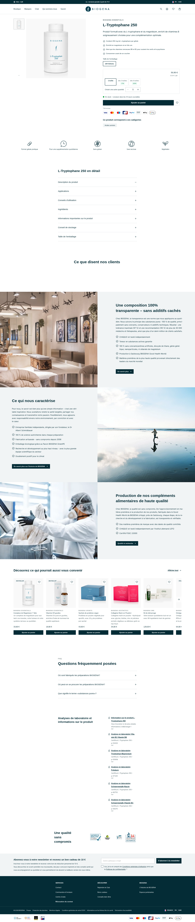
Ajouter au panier (138, 103)
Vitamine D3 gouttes (53, 613)
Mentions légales (54, 910)
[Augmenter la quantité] (138, 89)
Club (37, 9)
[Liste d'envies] (173, 9)
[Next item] (178, 599)
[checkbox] (102, 866)
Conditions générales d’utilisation (134, 867)
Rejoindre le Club (104, 887)
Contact (58, 887)
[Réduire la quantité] (128, 89)
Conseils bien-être (104, 897)
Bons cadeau (102, 892)
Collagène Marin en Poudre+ (121, 613)
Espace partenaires (146, 892)
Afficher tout (173, 570)
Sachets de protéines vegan (89, 613)
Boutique (17, 9)
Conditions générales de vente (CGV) (73, 910)
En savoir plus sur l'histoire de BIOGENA (29, 466)
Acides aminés (110, 125)
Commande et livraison (64, 892)
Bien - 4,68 (19, 2)
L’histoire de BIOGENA (147, 887)
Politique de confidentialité (115, 869)
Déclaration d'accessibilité (123, 910)
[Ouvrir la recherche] (161, 9)
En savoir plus (123, 371)
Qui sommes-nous (49, 9)
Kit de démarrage (150, 613)
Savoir (63, 9)
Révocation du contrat (64, 901)
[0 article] (179, 9)
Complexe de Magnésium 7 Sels (25, 613)
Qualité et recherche (125, 543)
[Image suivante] (19, 75)
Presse (29, 910)
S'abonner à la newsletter (169, 861)
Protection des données (40, 910)
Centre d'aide (60, 897)
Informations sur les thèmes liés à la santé (100, 910)
